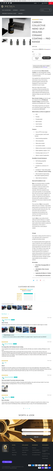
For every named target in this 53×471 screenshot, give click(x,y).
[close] (49, 225)
